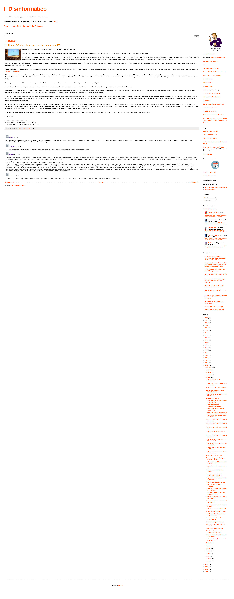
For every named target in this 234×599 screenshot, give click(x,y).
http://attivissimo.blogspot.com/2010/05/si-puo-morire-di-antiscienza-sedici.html (215, 223)
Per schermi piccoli (210, 189)
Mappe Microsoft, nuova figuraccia (216, 511)
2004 (206, 564)
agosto (208, 377)
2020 (206, 327)
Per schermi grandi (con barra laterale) (216, 187)
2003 (206, 566)
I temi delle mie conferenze (211, 68)
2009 (206, 355)
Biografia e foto (207, 61)
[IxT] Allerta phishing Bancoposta (215, 482)
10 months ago (223, 224)
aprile (208, 553)
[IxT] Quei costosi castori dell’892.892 (213, 380)
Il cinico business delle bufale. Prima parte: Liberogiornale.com (215, 270)
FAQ (204, 64)
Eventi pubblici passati (209, 175)
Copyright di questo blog (210, 111)
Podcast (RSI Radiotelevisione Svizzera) (214, 72)
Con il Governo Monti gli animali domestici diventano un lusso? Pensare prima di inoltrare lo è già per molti (216, 308)
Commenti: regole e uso (210, 107)
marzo (208, 556)
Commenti (208, 200)
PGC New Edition (213, 212)
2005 (206, 365)
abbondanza (17, 71)
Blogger (120, 585)
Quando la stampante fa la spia (215, 522)
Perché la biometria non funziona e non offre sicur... (216, 518)
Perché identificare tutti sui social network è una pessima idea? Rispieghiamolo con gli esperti (215, 120)
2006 (206, 362)
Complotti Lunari (207, 86)
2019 (206, 330)
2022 (206, 322)
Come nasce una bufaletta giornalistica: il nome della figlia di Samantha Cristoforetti (216, 296)
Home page (102, 182)
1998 (206, 569)
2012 (206, 347)
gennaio (209, 561)
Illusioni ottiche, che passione (214, 528)
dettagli (55, 21)
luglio (208, 546)
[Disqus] (102, 157)
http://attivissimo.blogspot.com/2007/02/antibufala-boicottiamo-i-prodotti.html (216, 216)
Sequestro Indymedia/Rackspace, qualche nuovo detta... (216, 458)
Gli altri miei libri (207, 154)
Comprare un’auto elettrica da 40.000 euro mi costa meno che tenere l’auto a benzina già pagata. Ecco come (216, 264)
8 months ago (220, 216)
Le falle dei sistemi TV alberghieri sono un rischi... (215, 514)
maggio (208, 551)
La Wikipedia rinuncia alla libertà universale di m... (215, 493)
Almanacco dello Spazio (210, 138)
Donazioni (26, 26)
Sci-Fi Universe (37, 26)
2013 (206, 345)
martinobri (211, 220)
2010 (206, 352)
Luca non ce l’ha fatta (212, 398)
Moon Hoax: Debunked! (210, 134)
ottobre (208, 372)
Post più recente (10, 182)
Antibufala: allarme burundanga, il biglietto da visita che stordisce (214, 286)
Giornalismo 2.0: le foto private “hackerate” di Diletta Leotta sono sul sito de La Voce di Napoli (215, 258)
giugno (208, 548)
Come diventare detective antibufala (213, 147)
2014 (206, 342)
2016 (206, 337)
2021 (206, 325)
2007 (206, 360)
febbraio (209, 558)
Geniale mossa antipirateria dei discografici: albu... (215, 390)
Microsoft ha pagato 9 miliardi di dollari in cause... (215, 525)
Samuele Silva (212, 227)
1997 (206, 571)
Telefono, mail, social (209, 54)
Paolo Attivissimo (213, 235)
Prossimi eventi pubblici (12, 26)
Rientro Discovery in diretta (214, 455)
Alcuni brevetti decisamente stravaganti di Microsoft (214, 531)
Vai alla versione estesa (210, 209)
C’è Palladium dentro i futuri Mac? (216, 508)
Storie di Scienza (208, 79)
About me (215, 61)
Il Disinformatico (25, 9)
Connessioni (206, 100)
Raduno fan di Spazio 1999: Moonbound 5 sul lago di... (214, 474)
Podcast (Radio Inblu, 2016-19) (212, 75)
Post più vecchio (193, 182)
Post (206, 197)
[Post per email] (33, 128)
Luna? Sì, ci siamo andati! (210, 131)
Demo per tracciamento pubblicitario (213, 115)
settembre (209, 375)
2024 (206, 318)
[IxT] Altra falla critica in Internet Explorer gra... (215, 409)
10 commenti (26, 128)
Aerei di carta (210, 543)
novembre (209, 369)
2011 (206, 350)
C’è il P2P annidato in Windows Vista (216, 412)
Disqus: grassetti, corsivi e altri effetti (213, 104)
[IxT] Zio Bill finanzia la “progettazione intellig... (213, 405)
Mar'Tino (210, 243)
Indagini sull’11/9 (208, 82)
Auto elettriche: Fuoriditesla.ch (211, 97)
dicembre (209, 367)
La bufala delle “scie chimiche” (211, 93)
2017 (206, 335)
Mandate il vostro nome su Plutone (216, 387)
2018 (206, 332)
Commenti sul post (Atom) (18, 185)
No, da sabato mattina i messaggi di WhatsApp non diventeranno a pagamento (215, 280)
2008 (206, 357)
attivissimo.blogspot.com (218, 57)
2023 (206, 320)
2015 (206, 340)
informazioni (8, 71)
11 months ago (219, 239)
